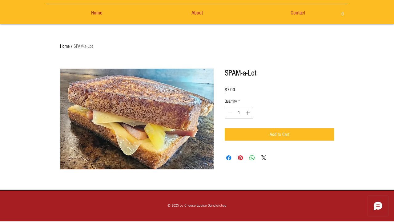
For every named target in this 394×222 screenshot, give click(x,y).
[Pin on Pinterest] (240, 158)
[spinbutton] (238, 112)
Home (65, 46)
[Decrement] (229, 112)
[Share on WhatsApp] (252, 158)
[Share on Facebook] (228, 158)
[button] (342, 11)
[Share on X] (263, 158)
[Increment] (248, 112)
